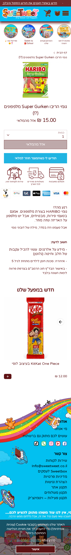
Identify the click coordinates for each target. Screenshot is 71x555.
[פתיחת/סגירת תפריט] (66, 14)
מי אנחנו (61, 429)
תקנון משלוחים (55, 492)
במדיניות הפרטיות (29, 540)
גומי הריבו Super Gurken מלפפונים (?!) (43, 57)
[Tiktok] (36, 443)
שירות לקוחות (56, 460)
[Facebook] (64, 443)
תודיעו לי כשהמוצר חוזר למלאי (35, 158)
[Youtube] (58, 443)
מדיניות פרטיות (55, 476)
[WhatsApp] (44, 444)
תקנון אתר (59, 487)
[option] (35, 80)
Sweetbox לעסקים (52, 471)
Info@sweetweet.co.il (49, 466)
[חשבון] (57, 15)
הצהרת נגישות (56, 482)
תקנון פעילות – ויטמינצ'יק (47, 498)
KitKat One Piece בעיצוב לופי (35, 363)
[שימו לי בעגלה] (7, 376)
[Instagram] (51, 443)
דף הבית (62, 52)
